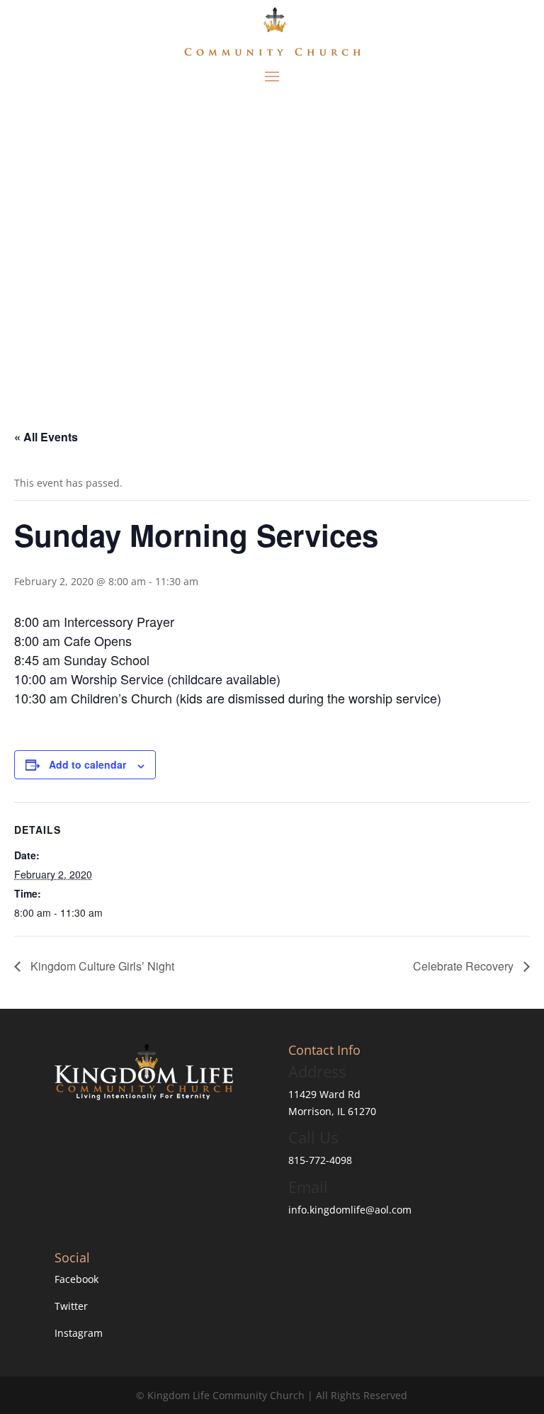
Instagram (79, 1333)
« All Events (46, 437)
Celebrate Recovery (464, 966)
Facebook (76, 1279)
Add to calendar (87, 764)
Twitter (71, 1306)
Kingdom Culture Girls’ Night (101, 966)
